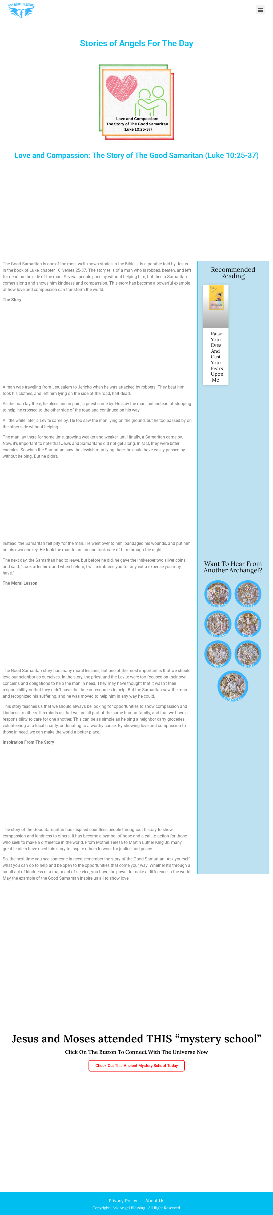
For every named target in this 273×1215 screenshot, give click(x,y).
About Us (154, 1200)
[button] (260, 9)
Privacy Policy (123, 1200)
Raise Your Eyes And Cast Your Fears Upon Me (217, 357)
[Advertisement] (136, 212)
